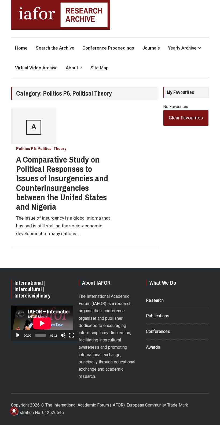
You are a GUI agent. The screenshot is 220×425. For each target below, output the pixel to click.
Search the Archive (55, 48)
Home (21, 48)
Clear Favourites (186, 118)
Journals (151, 48)
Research (155, 300)
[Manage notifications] (14, 411)
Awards (153, 347)
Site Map (99, 67)
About (72, 67)
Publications (157, 315)
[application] (42, 323)
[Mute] (63, 335)
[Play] (18, 335)
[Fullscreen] (71, 335)
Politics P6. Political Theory (41, 148)
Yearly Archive (182, 48)
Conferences (158, 331)
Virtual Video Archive (36, 67)
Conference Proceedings (108, 48)
